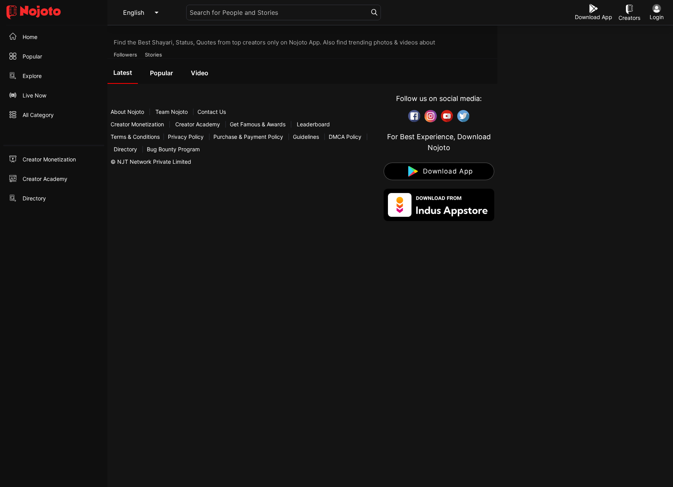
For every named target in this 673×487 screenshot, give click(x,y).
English (133, 12)
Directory (125, 149)
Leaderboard (313, 124)
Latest (122, 72)
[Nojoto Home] (53, 12)
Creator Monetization (138, 124)
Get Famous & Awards (257, 124)
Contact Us (211, 111)
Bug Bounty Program (173, 149)
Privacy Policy (186, 136)
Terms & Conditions (135, 136)
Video (199, 73)
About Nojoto (128, 111)
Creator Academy (198, 124)
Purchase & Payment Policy (248, 136)
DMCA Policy (345, 136)
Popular (161, 73)
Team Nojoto (171, 111)
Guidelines (306, 136)
